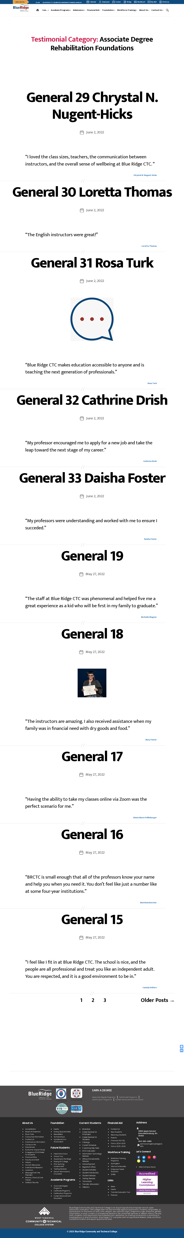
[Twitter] (144, 1157)
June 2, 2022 (95, 132)
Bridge (129, 2)
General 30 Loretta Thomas (92, 192)
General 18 (92, 634)
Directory (165, 2)
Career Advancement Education (130, 1099)
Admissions (78, 10)
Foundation (108, 10)
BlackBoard (141, 2)
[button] (167, 10)
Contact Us (156, 10)
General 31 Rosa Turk (92, 263)
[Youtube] (149, 1157)
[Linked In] (144, 1161)
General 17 (92, 756)
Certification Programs (102, 1099)
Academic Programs (60, 10)
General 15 (92, 919)
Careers (118, 2)
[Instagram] (154, 1157)
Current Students (90, 1123)
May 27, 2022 (95, 574)
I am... (44, 10)
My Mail (153, 2)
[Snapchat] (138, 1161)
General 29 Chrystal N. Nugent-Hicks (92, 105)
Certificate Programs (128, 1097)
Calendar (93, 2)
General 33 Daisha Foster (92, 478)
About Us (143, 10)
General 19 (92, 556)
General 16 (92, 834)
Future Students (60, 1147)
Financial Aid (93, 10)
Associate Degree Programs (104, 1097)
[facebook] (138, 1157)
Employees (106, 2)
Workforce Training (126, 10)
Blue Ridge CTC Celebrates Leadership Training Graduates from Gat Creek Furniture (56, 2)
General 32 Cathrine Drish (92, 400)
